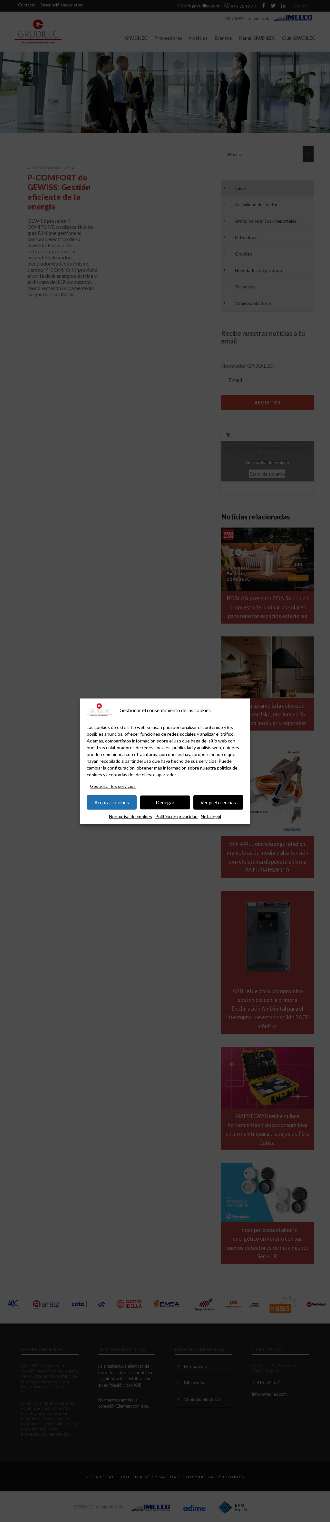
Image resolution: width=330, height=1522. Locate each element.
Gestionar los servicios (113, 786)
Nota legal (211, 816)
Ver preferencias (218, 802)
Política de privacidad (176, 816)
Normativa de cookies (130, 816)
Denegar (165, 802)
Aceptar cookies (111, 802)
